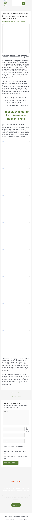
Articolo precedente (16, 393)
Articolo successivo (16, 396)
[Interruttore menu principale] (23, 3)
